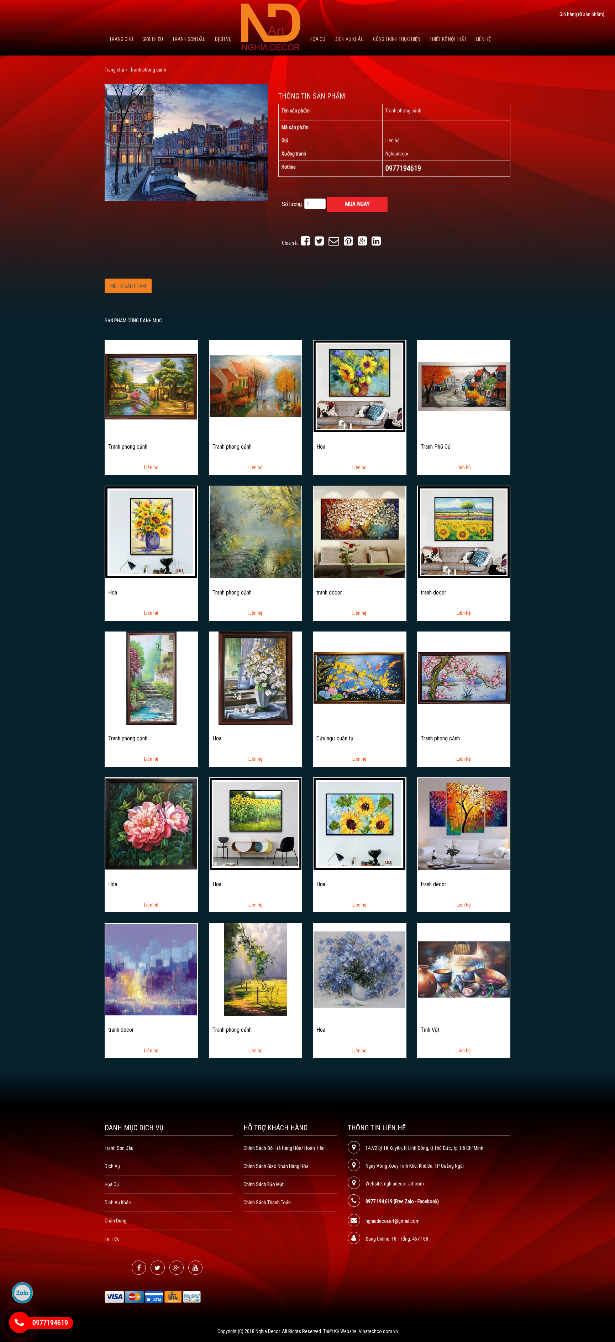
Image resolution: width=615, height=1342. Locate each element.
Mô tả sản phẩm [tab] (128, 286)
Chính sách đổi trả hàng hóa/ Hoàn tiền (284, 1148)
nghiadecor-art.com (404, 1184)
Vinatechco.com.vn (378, 1331)
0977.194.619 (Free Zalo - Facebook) (402, 1201)
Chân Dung (115, 1221)
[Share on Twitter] (319, 243)
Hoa (320, 447)
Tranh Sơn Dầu (189, 39)
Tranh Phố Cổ (436, 447)
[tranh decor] (359, 532)
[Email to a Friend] (334, 243)
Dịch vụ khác (349, 39)
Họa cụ (317, 39)
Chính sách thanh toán (267, 1202)
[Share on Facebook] (305, 243)
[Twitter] (158, 1268)
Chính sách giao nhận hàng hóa (276, 1166)
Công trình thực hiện (396, 39)
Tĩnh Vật (430, 1030)
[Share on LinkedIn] (376, 243)
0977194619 (50, 1323)
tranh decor (329, 593)
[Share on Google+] (362, 243)
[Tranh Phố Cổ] (464, 386)
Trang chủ (121, 39)
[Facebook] (139, 1268)
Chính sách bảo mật (263, 1184)
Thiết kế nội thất (448, 39)
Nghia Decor (268, 1331)
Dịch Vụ (223, 39)
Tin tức (112, 1239)
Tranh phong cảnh (127, 447)
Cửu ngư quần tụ (334, 738)
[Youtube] (195, 1268)
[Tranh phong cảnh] (151, 386)
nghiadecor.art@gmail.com (393, 1221)
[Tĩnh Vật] (464, 969)
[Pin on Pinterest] (348, 243)
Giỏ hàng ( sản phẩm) (581, 14)
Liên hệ (483, 39)
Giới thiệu (152, 39)
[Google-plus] (176, 1268)
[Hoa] (359, 386)
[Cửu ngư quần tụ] (359, 678)
